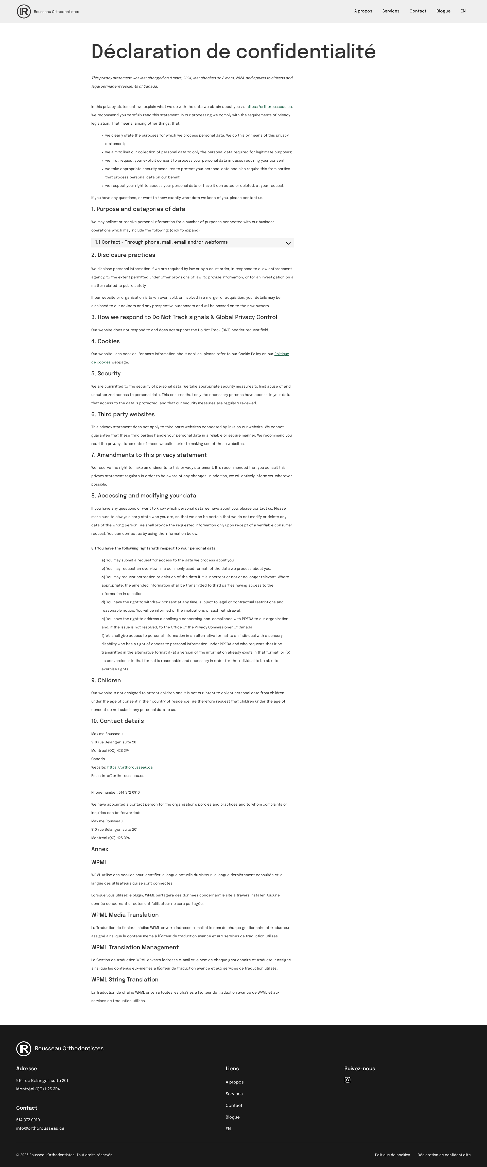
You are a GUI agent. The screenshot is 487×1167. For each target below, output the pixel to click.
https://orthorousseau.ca (269, 107)
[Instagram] (347, 1080)
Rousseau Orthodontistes (56, 12)
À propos (363, 11)
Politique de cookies (392, 1155)
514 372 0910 (28, 1120)
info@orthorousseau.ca (40, 1128)
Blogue (443, 11)
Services (390, 11)
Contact (418, 11)
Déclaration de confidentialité (444, 1155)
